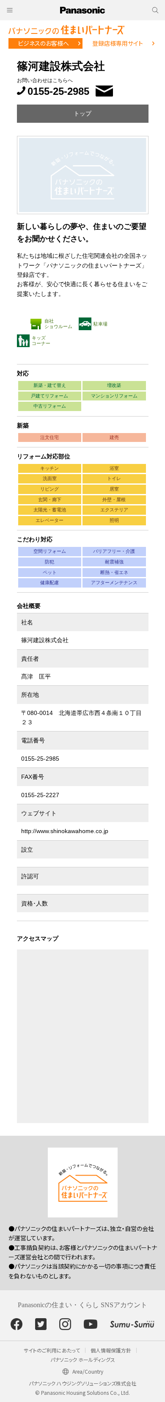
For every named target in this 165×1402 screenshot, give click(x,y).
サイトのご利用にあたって (52, 1350)
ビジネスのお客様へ (43, 43)
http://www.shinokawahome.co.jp (64, 831)
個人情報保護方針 (111, 1350)
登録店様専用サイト (117, 43)
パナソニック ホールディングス (82, 1359)
